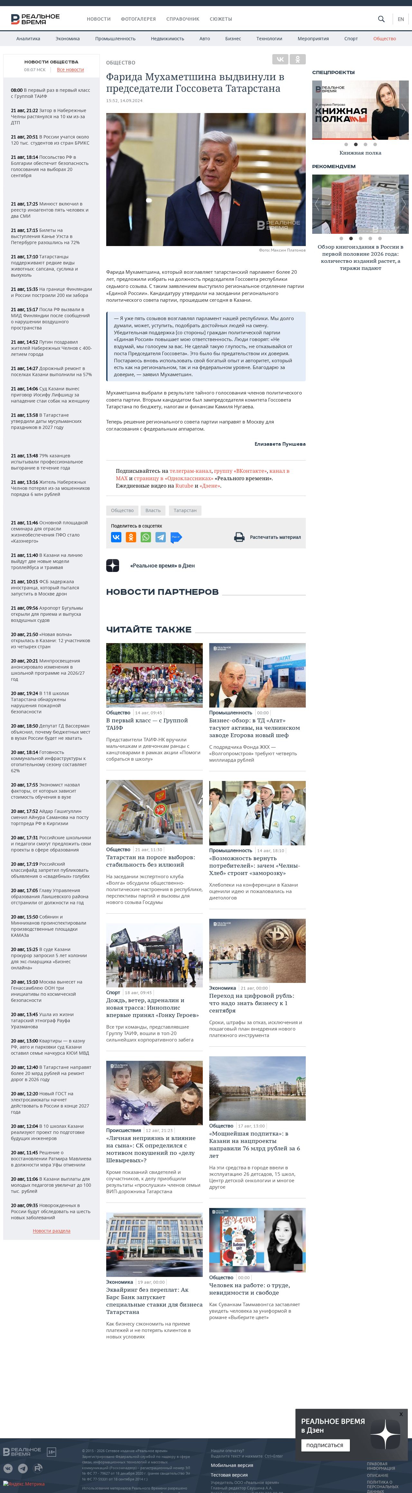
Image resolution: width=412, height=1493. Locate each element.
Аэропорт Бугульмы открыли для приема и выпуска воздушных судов (47, 614)
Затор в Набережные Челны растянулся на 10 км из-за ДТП (48, 116)
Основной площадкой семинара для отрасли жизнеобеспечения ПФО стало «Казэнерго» (49, 531)
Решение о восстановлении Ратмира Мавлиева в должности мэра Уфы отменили (51, 1158)
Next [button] (404, 110)
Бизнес (233, 38)
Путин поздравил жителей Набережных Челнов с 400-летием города (51, 348)
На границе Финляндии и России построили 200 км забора (51, 292)
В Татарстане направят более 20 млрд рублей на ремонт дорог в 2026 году (51, 1073)
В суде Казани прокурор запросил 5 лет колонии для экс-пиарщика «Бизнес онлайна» (49, 958)
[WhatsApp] (146, 537)
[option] (360, 110)
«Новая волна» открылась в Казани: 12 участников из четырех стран (50, 640)
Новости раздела (51, 1231)
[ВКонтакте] (280, 59)
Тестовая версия (229, 1475)
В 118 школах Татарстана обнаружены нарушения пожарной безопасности (40, 702)
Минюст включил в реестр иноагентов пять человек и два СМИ (50, 210)
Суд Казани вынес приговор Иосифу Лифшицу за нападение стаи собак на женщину (50, 394)
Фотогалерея (138, 19)
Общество (384, 38)
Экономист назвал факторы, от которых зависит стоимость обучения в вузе (45, 791)
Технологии (269, 38)
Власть (153, 510)
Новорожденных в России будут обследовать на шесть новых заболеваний (50, 1211)
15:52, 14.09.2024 (124, 100)
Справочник (183, 19)
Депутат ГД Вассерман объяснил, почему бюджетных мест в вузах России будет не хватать (50, 732)
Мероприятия (313, 38)
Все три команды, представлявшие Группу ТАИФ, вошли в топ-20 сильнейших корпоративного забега (152, 1019)
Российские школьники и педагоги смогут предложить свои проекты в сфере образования (51, 843)
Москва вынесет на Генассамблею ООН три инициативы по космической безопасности (46, 991)
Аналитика (28, 38)
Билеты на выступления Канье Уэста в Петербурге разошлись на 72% (45, 236)
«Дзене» (210, 485)
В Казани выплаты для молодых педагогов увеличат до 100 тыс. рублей (51, 1185)
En (401, 19)
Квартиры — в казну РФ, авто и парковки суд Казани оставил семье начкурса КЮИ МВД (50, 1047)
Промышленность (115, 38)
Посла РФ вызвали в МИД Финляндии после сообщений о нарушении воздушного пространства (50, 318)
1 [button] (346, 144)
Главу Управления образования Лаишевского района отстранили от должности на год (50, 896)
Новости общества (51, 62)
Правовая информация (381, 1466)
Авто (205, 38)
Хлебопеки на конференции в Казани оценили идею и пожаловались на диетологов (254, 877)
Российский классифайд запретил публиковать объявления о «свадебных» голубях (50, 870)
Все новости (70, 69)
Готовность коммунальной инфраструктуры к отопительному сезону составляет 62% (49, 761)
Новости (99, 19)
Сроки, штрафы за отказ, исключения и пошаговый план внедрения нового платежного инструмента (255, 1015)
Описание (378, 1475)
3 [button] (365, 144)
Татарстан (185, 510)
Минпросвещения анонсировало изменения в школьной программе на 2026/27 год (48, 670)
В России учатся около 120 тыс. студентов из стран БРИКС (50, 140)
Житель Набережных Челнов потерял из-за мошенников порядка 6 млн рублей (50, 488)
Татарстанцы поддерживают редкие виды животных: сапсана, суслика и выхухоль (44, 265)
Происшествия (124, 1130)
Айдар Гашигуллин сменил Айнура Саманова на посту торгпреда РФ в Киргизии (50, 817)
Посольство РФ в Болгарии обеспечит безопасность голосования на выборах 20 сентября (50, 166)
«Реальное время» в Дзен (162, 565)
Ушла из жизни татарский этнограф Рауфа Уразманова (42, 1020)
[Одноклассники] (298, 59)
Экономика (68, 38)
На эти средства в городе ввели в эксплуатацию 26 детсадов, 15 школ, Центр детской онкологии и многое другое (254, 1160)
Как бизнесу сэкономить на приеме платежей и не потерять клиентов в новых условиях (154, 1313)
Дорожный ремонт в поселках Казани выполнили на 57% (51, 371)
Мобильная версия (232, 1465)
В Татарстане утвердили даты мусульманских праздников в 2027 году (46, 421)
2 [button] (355, 144)
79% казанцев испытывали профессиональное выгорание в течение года (47, 461)
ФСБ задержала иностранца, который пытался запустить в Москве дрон (45, 587)
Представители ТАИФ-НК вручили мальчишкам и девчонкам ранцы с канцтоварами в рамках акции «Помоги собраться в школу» (153, 739)
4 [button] (375, 144)
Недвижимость (167, 38)
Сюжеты (221, 19)
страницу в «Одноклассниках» (173, 478)
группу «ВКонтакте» (240, 470)
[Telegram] (160, 537)
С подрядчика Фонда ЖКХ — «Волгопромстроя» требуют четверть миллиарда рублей (254, 740)
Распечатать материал (275, 537)
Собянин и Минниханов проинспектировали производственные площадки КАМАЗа (48, 926)
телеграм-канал (190, 470)
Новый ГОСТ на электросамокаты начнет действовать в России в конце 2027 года (50, 1102)
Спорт (351, 38)
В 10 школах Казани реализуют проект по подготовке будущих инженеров (48, 1132)
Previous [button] (317, 110)
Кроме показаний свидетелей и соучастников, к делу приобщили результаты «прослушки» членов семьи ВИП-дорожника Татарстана (153, 1164)
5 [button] (380, 238)
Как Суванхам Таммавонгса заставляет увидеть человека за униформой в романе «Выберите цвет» (254, 1300)
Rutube (184, 485)
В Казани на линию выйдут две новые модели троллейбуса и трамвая (47, 561)
